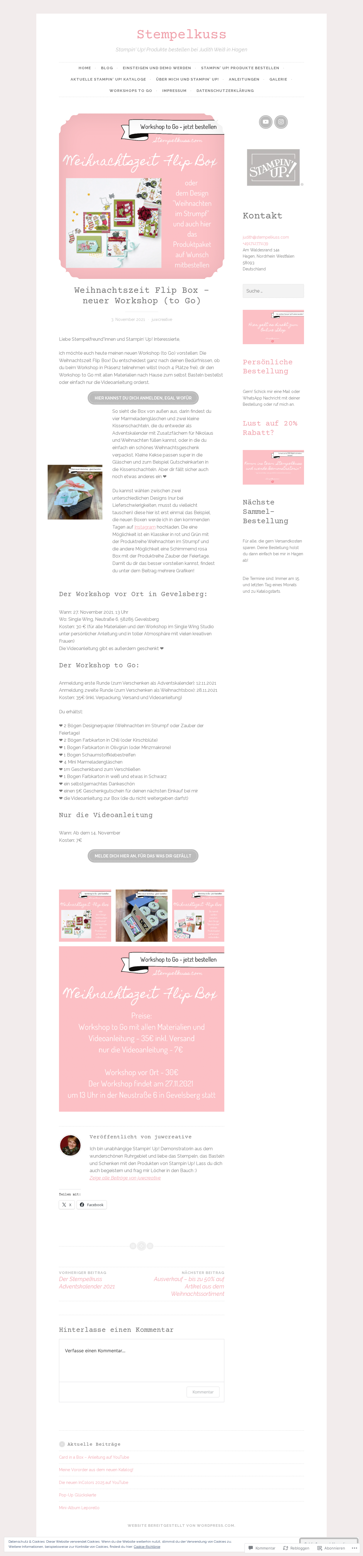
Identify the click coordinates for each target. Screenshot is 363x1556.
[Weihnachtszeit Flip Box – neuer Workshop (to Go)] (141, 196)
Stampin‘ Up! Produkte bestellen (240, 68)
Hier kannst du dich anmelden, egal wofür (143, 398)
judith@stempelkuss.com (266, 237)
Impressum (174, 91)
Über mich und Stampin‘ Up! (187, 79)
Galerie (278, 79)
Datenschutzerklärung (225, 91)
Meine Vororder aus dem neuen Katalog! (96, 1469)
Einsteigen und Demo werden (157, 68)
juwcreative (162, 319)
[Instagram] (281, 122)
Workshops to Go (130, 91)
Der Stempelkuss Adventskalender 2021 (87, 1280)
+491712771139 (255, 243)
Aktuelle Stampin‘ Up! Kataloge (108, 79)
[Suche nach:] (273, 291)
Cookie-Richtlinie (147, 1547)
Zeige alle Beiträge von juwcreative (125, 1178)
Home (85, 68)
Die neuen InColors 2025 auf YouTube (93, 1482)
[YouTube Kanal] (266, 122)
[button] (85, 916)
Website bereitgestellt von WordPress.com (181, 1525)
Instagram (145, 527)
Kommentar (203, 1391)
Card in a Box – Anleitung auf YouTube (94, 1457)
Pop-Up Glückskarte (77, 1495)
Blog (107, 68)
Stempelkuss (181, 35)
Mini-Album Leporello (79, 1507)
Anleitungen (244, 79)
